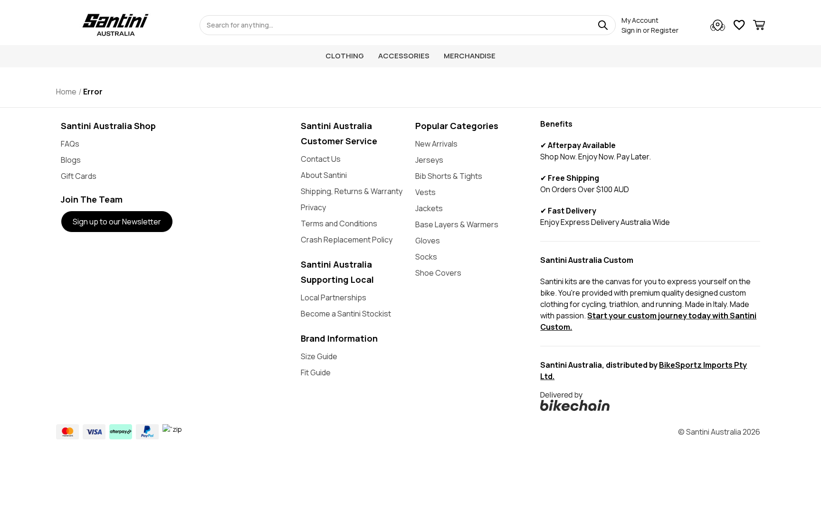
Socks (426, 256)
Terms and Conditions (339, 223)
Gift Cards (78, 176)
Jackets (429, 208)
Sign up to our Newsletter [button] (117, 221)
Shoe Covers (438, 273)
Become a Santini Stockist (346, 313)
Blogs (71, 160)
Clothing (344, 56)
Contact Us (321, 159)
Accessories (404, 56)
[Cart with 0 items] (759, 26)
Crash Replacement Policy (346, 239)
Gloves (427, 240)
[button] (650, 401)
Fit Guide (316, 372)
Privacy (313, 207)
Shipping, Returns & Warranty (351, 191)
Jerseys (429, 160)
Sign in (631, 30)
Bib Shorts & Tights (448, 176)
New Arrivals (436, 144)
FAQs (70, 144)
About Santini (324, 175)
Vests (425, 192)
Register (664, 30)
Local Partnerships (333, 297)
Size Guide (319, 356)
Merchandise (470, 56)
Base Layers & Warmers (456, 224)
